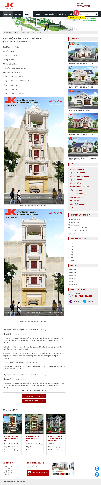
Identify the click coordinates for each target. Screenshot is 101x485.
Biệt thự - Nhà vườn (77, 197)
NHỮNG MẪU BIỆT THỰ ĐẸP (34, 401)
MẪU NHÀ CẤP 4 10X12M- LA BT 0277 (80, 134)
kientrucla (76, 301)
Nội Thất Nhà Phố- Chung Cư (80, 176)
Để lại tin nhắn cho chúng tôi (37, 473)
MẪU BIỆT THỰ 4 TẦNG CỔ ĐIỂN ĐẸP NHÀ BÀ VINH (55, 439)
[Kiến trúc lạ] (28, 466)
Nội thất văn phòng (77, 173)
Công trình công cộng (78, 194)
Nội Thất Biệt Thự (76, 183)
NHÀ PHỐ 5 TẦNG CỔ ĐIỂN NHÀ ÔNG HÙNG (33, 439)
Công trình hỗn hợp (77, 190)
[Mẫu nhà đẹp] (36, 466)
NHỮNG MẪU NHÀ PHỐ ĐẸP (34, 396)
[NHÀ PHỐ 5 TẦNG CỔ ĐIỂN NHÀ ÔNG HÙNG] (34, 424)
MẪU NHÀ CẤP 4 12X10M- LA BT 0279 (80, 63)
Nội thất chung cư (77, 180)
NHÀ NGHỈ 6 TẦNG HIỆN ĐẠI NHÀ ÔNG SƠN (11, 439)
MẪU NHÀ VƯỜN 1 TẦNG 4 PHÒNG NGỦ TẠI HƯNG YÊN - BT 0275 (82, 158)
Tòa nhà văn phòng (77, 204)
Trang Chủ (7, 32)
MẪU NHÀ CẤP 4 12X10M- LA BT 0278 (80, 87)
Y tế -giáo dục (75, 201)
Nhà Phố (24, 42)
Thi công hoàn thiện (77, 169)
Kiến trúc (30, 42)
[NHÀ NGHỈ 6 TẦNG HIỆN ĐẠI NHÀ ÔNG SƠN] (12, 424)
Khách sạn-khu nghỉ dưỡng (80, 187)
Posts (14, 32)
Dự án (19, 42)
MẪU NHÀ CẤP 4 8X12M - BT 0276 (79, 111)
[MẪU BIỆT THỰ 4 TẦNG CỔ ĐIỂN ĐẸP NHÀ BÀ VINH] (55, 424)
